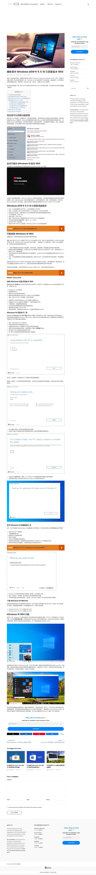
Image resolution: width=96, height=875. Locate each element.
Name (8, 799)
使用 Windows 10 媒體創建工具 (18, 106)
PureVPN (72, 80)
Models (42, 4)
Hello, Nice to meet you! (14, 111)
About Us (49, 4)
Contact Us (58, 4)
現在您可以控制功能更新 (14, 95)
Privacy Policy (53, 872)
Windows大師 (12, 75)
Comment (9, 779)
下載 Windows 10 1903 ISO (17, 107)
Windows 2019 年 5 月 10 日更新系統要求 (19, 98)
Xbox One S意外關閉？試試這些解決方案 (53, 742)
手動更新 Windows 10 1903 (15, 100)
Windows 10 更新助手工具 (17, 104)
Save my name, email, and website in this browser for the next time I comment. (25, 807)
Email (28, 799)
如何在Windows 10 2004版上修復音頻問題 (19, 742)
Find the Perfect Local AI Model (29, 4)
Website (48, 799)
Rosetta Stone (73, 67)
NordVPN (72, 75)
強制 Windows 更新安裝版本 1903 (18, 102)
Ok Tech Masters (17, 864)
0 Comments (76, 64)
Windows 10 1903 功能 (14, 109)
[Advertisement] (48, 19)
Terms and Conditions (44, 872)
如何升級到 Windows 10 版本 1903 (17, 96)
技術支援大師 (11, 769)
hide (21, 92)
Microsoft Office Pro (75, 62)
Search (87, 89)
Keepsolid (72, 71)
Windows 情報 (26, 75)
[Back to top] (94, 873)
